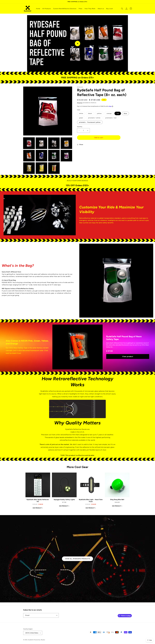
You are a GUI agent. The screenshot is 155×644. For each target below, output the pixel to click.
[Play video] (77, 43)
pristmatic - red (111, 118)
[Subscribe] (56, 615)
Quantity (79, 126)
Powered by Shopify (39, 639)
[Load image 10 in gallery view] (41, 168)
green (82, 118)
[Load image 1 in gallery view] (29, 143)
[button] (122, 8)
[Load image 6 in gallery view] (41, 155)
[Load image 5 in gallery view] (29, 155)
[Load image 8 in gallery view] (66, 155)
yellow (100, 113)
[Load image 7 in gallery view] (54, 155)
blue (125, 113)
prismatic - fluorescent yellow (90, 122)
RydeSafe (30, 639)
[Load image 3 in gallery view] (54, 143)
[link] (37, 492)
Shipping (79, 102)
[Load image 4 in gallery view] (66, 143)
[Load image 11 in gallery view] (54, 168)
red (118, 113)
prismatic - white (95, 118)
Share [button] (81, 144)
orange (110, 113)
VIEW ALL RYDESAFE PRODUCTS (77, 559)
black (91, 113)
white (82, 113)
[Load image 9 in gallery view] (29, 168)
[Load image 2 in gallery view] (41, 143)
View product (127, 356)
